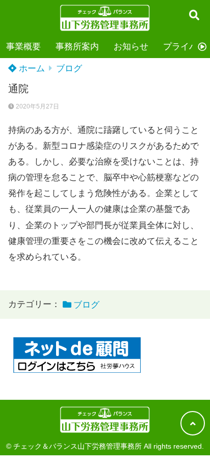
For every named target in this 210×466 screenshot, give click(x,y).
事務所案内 (77, 46)
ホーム (30, 68)
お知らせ (131, 46)
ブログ (69, 68)
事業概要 (23, 46)
